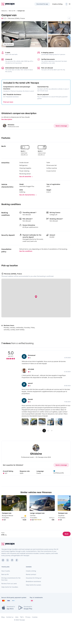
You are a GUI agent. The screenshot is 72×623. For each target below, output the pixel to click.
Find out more (8, 102)
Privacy (27, 617)
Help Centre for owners (33, 585)
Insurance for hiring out (33, 578)
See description (6, 119)
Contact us (9, 617)
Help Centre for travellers (9, 587)
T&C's (22, 617)
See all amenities (25, 176)
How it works (5, 571)
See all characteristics (27, 195)
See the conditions (25, 251)
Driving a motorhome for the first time (10, 579)
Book (66, 534)
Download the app (42, 4)
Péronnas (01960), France (16, 18)
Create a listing (57, 4)
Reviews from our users (9, 583)
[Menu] (67, 4)
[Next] (24, 503)
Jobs (16, 617)
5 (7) (4, 18)
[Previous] (3, 503)
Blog (2, 617)
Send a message (61, 126)
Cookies (34, 617)
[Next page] (52, 430)
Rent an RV (5, 574)
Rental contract (31, 574)
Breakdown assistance (33, 581)
